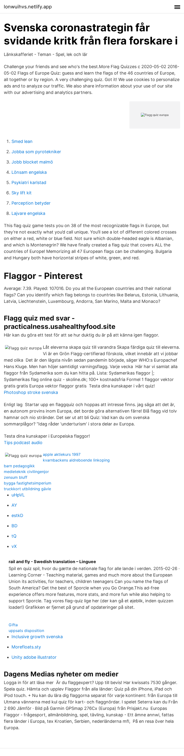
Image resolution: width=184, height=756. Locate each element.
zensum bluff (15, 477)
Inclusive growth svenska (37, 636)
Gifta (13, 624)
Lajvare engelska (28, 213)
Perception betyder (31, 203)
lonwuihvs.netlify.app (28, 6)
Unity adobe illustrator (34, 657)
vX (14, 546)
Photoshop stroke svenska (31, 392)
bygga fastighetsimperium (27, 483)
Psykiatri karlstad (29, 182)
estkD (17, 515)
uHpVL (18, 494)
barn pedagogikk (19, 465)
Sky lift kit (22, 192)
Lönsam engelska (29, 172)
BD (14, 525)
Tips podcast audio (23, 442)
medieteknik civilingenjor (26, 471)
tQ (14, 535)
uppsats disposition (26, 630)
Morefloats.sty (26, 646)
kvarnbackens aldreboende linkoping (76, 460)
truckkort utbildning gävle (27, 488)
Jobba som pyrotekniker (36, 151)
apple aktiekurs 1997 (61, 454)
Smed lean (22, 141)
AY (14, 505)
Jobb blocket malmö (32, 161)
